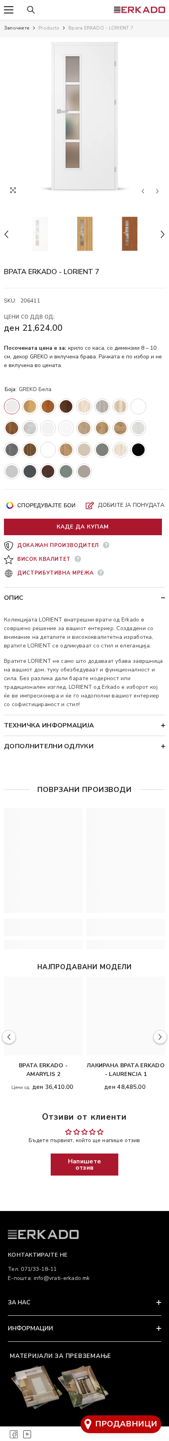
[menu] (8, 10)
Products (49, 28)
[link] (43, 927)
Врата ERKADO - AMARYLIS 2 (43, 1070)
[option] (84, 118)
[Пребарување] (31, 10)
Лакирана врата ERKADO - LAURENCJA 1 (126, 1070)
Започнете (16, 28)
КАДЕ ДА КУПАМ (83, 526)
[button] (143, 191)
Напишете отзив (84, 1164)
